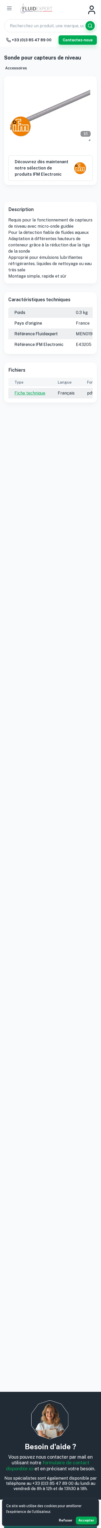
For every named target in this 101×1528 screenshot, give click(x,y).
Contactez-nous (78, 40)
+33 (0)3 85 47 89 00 (32, 40)
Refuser (66, 1520)
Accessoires (16, 68)
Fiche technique (30, 393)
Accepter (86, 1520)
